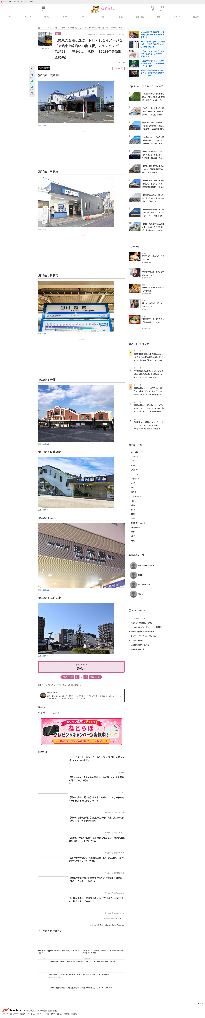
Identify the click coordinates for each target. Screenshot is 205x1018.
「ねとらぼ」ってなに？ (139, 618)
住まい (121, 17)
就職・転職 (135, 527)
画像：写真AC (45, 48)
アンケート (134, 246)
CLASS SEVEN (144, 584)
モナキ (140, 594)
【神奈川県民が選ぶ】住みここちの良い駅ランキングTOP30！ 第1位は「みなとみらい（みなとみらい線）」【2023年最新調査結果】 (153, 158)
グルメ (84, 17)
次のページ (95, 677)
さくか (122, 62)
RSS (54, 1014)
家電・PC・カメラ (138, 523)
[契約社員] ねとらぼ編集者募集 (141, 631)
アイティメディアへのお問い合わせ (143, 636)
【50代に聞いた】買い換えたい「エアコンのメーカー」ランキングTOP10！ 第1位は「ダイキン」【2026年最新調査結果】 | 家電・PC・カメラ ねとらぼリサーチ (148, 411)
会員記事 (196, 17)
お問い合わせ (31, 1014)
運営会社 (60, 1014)
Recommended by (109, 918)
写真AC (46, 125)
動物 (158, 17)
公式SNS (15, 1014)
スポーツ (134, 470)
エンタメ (47, 17)
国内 (133, 510)
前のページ (68, 677)
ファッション (136, 479)
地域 (102, 17)
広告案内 (23, 1014)
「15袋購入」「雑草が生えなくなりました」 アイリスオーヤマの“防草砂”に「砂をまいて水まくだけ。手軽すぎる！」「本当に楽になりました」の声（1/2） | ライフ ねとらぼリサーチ (148, 428)
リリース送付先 (135, 640)
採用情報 (67, 1014)
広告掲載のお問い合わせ (139, 645)
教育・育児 (140, 17)
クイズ (65, 17)
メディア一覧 (6, 1014)
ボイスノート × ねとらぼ (50, 713)
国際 (133, 514)
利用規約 (201, 1003)
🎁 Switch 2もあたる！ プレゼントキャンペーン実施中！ (17, 1)
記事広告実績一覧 (136, 649)
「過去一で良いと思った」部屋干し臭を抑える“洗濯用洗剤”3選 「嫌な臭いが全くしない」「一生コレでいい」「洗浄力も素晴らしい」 (153, 114)
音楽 (133, 541)
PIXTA (45, 510)
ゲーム (133, 465)
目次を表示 (118, 68)
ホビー (133, 483)
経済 (133, 536)
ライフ (133, 488)
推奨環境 (74, 1014)
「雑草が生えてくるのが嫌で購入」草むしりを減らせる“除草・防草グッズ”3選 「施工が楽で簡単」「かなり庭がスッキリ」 (153, 100)
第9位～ (81, 668)
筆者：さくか (52, 692)
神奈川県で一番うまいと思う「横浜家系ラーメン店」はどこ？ (153, 322)
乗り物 (133, 492)
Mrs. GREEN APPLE (146, 566)
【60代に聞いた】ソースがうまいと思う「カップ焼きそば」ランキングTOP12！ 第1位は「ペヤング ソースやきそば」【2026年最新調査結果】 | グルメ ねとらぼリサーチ (149, 394)
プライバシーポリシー (44, 1014)
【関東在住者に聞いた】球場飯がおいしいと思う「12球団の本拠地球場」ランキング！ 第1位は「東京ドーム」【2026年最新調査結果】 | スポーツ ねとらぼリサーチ (148, 360)
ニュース (28, 17)
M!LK (140, 575)
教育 (133, 532)
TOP (9, 17)
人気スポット (136, 496)
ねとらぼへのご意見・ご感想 (140, 623)
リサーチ (177, 17)
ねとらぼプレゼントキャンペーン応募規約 (145, 627)
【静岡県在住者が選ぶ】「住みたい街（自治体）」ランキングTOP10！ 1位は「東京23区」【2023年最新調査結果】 (153, 215)
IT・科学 (134, 452)
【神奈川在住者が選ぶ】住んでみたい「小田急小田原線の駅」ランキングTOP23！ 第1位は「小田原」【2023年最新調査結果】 (153, 172)
